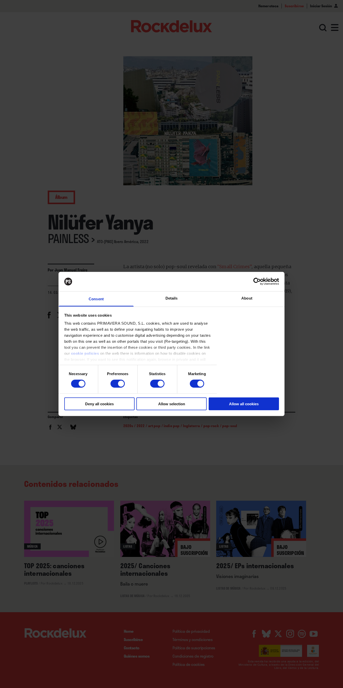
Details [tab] (171, 298)
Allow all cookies (244, 404)
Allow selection (171, 404)
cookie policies (85, 353)
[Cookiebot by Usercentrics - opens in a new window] (257, 281)
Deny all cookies (99, 404)
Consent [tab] (96, 299)
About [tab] (246, 298)
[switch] (117, 384)
